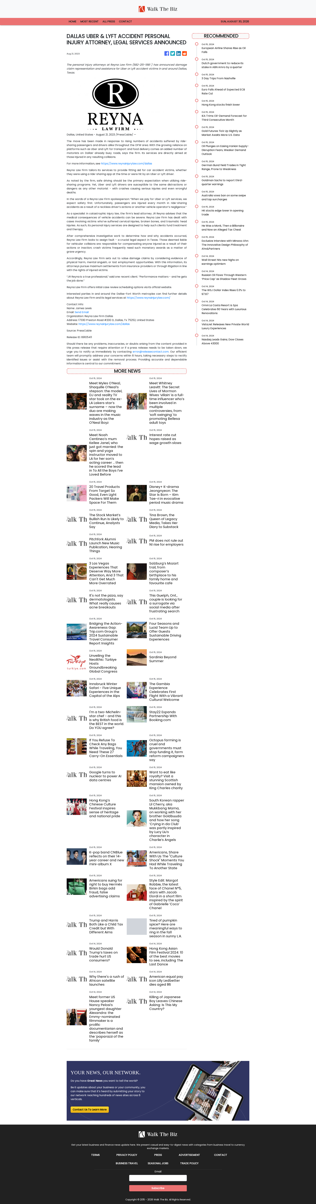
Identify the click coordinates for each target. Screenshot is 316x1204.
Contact (220, 1155)
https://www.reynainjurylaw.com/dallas (126, 163)
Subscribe (158, 1188)
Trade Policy (189, 1163)
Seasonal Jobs (158, 1163)
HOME (72, 21)
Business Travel (127, 1163)
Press (158, 1155)
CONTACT (125, 21)
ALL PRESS (109, 21)
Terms (95, 1155)
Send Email (82, 312)
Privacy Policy (126, 1155)
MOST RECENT (89, 21)
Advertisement (189, 1155)
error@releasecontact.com (151, 352)
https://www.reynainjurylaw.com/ (148, 298)
